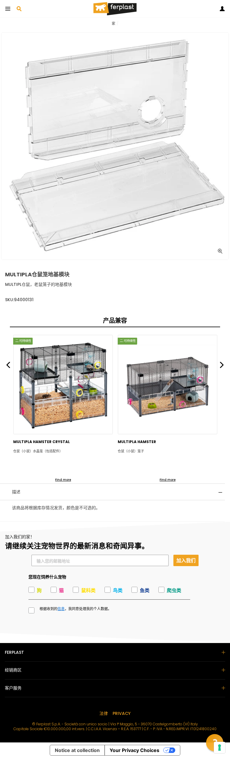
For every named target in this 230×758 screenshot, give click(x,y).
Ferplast (14, 652)
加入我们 (186, 560)
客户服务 (13, 688)
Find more (63, 479)
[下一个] (222, 364)
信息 (61, 609)
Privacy (122, 713)
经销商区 (13, 670)
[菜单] (7, 8)
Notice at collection (77, 750)
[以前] (8, 364)
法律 (103, 713)
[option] (115, 146)
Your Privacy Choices (134, 750)
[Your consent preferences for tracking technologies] (219, 747)
